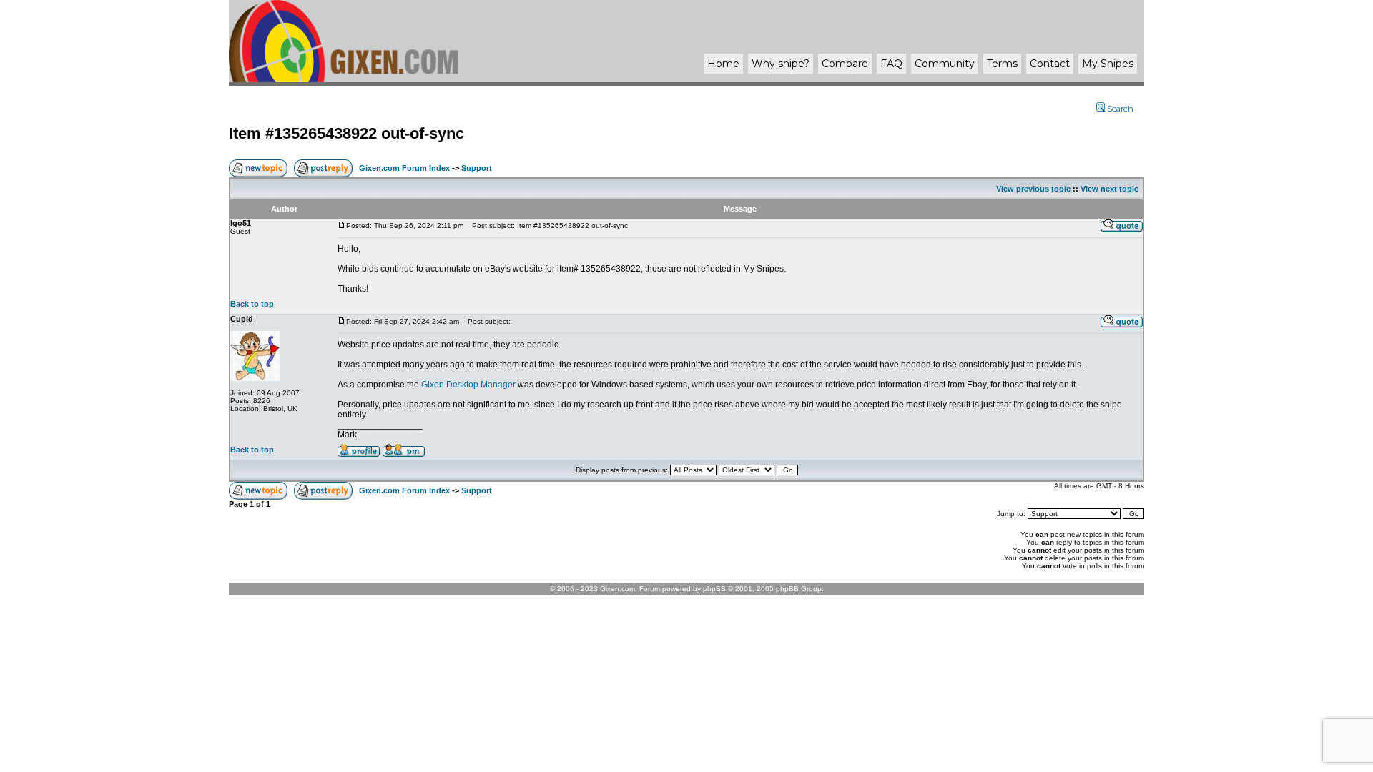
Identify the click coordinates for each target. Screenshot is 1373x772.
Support (476, 168)
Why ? (780, 63)
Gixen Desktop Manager (468, 385)
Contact (1050, 63)
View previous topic (1033, 188)
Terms (1002, 63)
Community (945, 63)
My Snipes (1107, 63)
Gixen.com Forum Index (404, 168)
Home (723, 63)
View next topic (1109, 188)
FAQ (891, 63)
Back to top (252, 304)
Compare (845, 63)
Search (1120, 109)
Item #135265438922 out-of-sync (346, 133)
